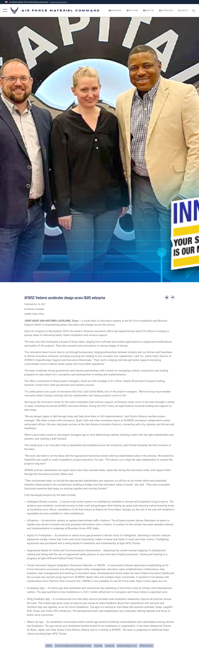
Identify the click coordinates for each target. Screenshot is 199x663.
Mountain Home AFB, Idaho (83, 528)
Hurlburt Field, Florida (69, 558)
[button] (59, 2)
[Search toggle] (194, 10)
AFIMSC (49, 645)
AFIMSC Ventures (146, 645)
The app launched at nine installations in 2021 (63, 592)
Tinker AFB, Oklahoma (58, 610)
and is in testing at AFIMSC (105, 629)
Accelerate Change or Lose (126, 645)
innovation (98, 645)
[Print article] (167, 297)
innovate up (109, 645)
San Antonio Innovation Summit (103, 424)
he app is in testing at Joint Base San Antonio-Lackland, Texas (126, 607)
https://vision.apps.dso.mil (151, 581)
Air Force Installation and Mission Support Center (73, 645)
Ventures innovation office (98, 331)
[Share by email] (173, 297)
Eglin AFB (46, 558)
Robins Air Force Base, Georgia (113, 509)
